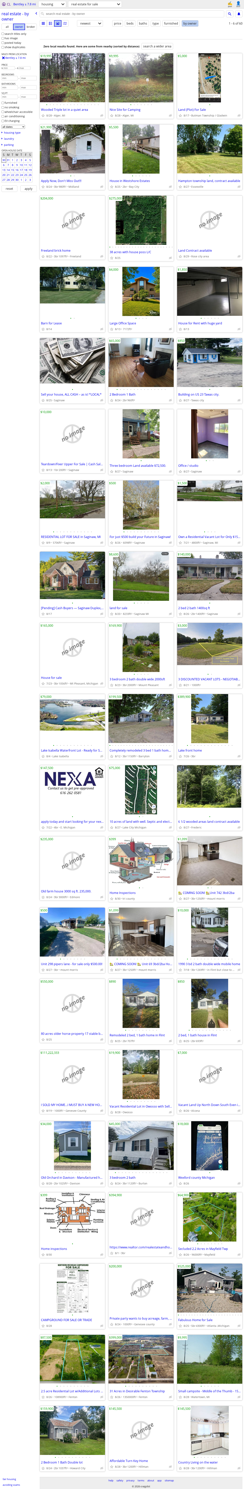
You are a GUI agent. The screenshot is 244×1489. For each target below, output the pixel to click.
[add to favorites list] (43, 115)
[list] (43, 23)
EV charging (12, 121)
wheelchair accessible (19, 112)
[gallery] (57, 23)
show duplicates (15, 47)
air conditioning (15, 116)
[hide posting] (102, 115)
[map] (65, 23)
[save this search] (238, 13)
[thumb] (50, 23)
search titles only (15, 34)
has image (11, 38)
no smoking (12, 107)
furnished (11, 103)
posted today (13, 43)
